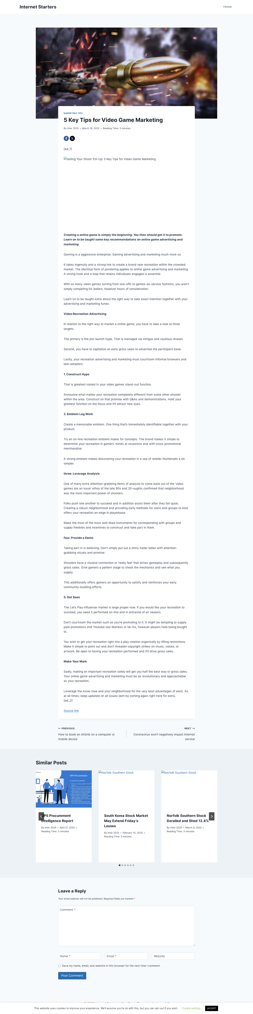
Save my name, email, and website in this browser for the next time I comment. (111, 965)
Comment (68, 909)
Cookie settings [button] (191, 1008)
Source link (71, 710)
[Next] (211, 816)
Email (112, 956)
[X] (72, 138)
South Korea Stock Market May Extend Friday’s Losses (126, 821)
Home (227, 6)
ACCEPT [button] (211, 1008)
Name (65, 956)
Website (159, 956)
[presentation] (64, 789)
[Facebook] (66, 138)
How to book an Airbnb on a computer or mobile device (86, 734)
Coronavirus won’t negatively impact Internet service (164, 734)
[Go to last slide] (41, 816)
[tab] (119, 865)
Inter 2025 (73, 128)
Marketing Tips (73, 113)
